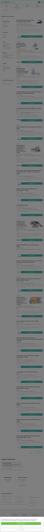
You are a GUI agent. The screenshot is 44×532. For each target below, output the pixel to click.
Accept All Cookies (21, 523)
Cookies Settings (21, 529)
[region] (22, 524)
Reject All (21, 526)
